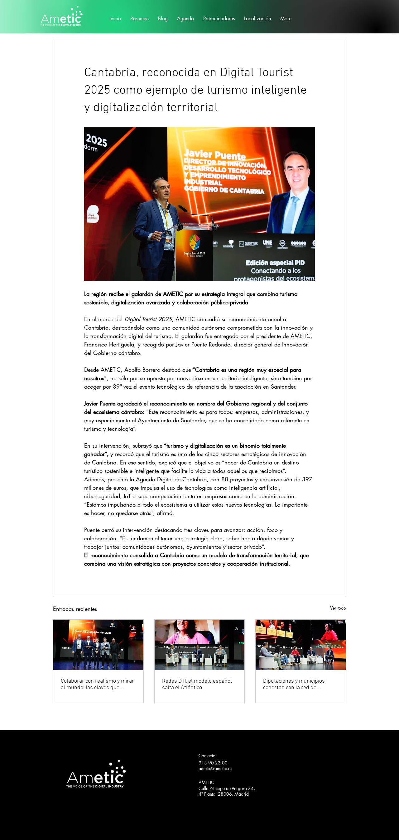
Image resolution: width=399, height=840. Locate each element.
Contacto (207, 756)
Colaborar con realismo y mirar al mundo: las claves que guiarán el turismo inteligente (97, 684)
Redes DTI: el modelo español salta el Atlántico (197, 684)
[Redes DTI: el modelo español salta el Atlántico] (200, 645)
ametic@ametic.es (215, 768)
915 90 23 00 (213, 763)
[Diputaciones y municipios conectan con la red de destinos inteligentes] (301, 645)
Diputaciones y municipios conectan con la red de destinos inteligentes (294, 684)
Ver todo (338, 608)
